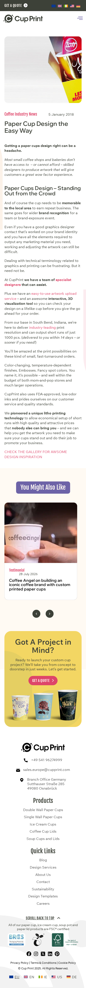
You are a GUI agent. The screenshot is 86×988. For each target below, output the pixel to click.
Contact (43, 882)
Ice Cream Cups (43, 824)
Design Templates (43, 896)
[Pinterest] (57, 953)
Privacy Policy (19, 962)
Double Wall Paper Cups (43, 810)
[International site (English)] (53, 5)
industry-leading (42, 327)
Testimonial (16, 570)
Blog (43, 860)
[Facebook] (28, 953)
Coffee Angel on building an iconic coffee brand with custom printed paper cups (39, 585)
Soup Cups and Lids (43, 839)
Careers (43, 904)
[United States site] (72, 5)
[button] (36, 614)
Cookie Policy (67, 962)
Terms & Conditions (43, 962)
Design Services (43, 867)
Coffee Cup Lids (43, 832)
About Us (43, 875)
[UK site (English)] (60, 5)
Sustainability (43, 889)
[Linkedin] (50, 953)
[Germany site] (78, 5)
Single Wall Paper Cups (43, 817)
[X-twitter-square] (43, 953)
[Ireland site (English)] (66, 6)
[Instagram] (36, 953)
